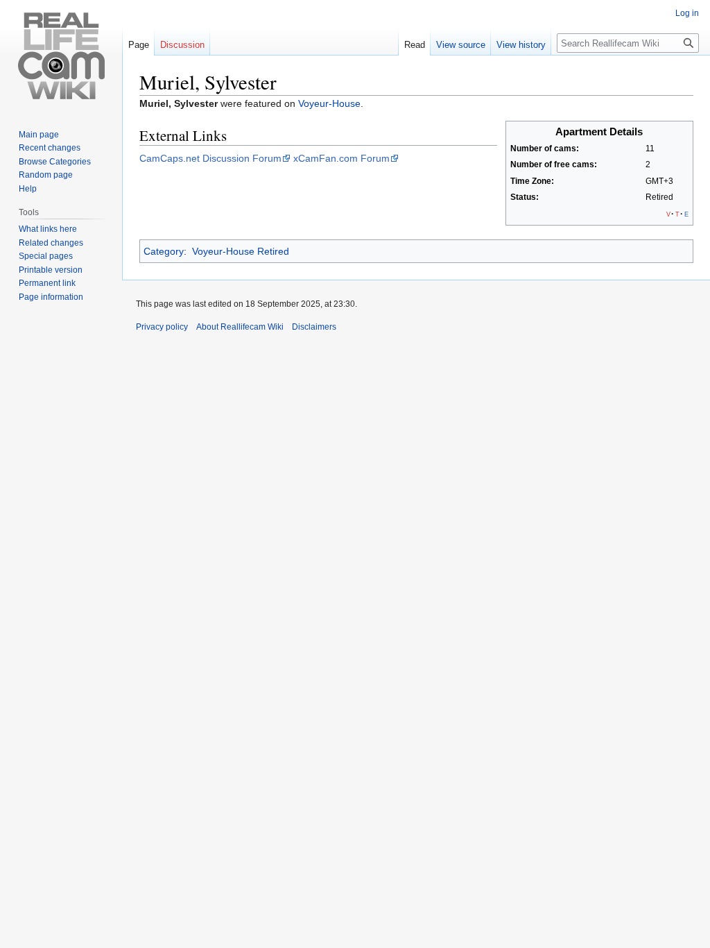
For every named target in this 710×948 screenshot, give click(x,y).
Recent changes (49, 148)
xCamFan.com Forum (341, 158)
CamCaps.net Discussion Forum (210, 158)
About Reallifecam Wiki (240, 327)
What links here (48, 229)
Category (164, 251)
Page (138, 45)
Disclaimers (314, 327)
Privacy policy (162, 327)
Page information (51, 297)
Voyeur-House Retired (240, 251)
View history (521, 45)
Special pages (46, 256)
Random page (46, 175)
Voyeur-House (329, 103)
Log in (687, 13)
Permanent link (47, 283)
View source (460, 45)
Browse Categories (55, 162)
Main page (39, 134)
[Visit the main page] (61, 55)
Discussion (182, 45)
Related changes (51, 243)
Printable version (51, 270)
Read (414, 45)
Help (28, 189)
